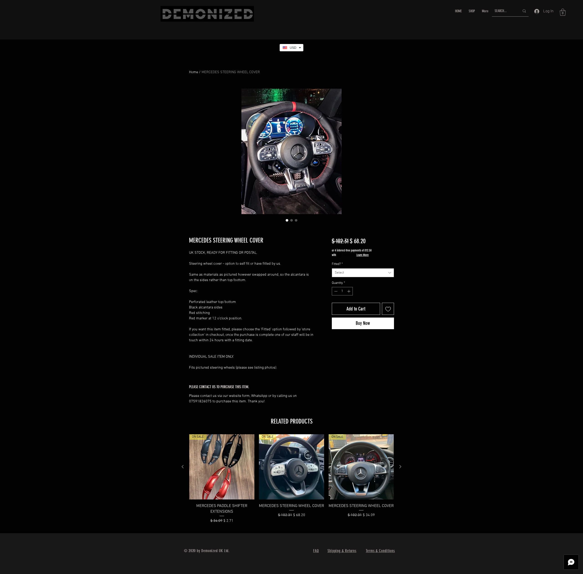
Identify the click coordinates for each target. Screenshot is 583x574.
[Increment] (349, 291)
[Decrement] (335, 291)
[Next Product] (400, 466)
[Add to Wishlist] (388, 309)
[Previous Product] (182, 466)
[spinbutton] (342, 291)
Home (193, 72)
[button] (563, 12)
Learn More (362, 255)
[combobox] (363, 272)
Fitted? (337, 264)
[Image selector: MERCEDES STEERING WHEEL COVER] (287, 220)
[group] (291, 482)
